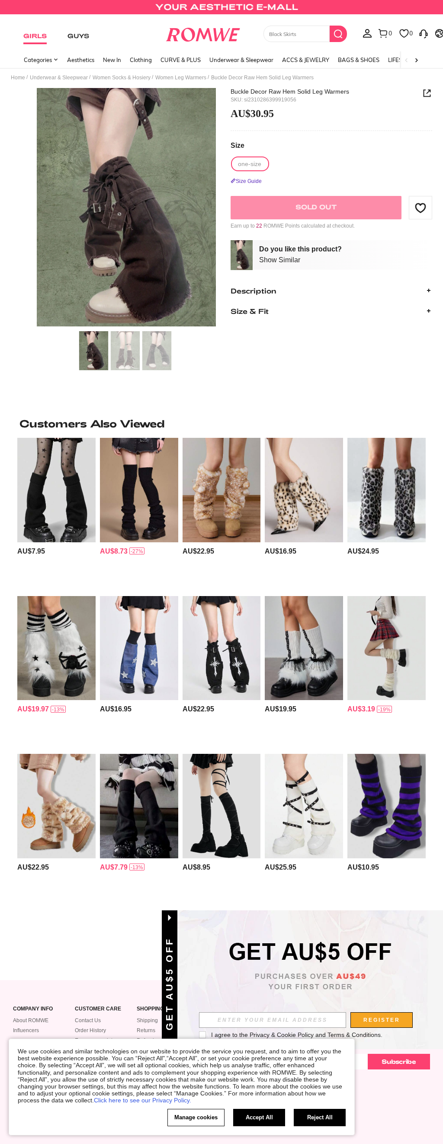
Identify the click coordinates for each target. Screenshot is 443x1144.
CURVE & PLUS (181, 59)
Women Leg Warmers (180, 78)
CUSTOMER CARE (98, 1009)
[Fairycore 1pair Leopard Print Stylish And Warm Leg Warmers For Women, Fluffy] (56, 806)
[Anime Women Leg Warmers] (56, 648)
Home (18, 78)
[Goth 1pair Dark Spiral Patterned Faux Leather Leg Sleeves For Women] (139, 648)
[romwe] (202, 33)
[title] (221, 423)
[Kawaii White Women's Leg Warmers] (386, 648)
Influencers (26, 1030)
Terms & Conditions (354, 1034)
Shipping (147, 1020)
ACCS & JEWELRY (305, 59)
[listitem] (56, 513)
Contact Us (88, 1020)
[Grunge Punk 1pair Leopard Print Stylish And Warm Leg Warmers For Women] (304, 490)
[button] (420, 207)
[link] (221, 10)
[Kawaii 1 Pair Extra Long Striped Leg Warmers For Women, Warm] (386, 806)
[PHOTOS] (126, 207)
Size (237, 145)
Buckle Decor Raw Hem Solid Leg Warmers (290, 91)
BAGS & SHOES (358, 59)
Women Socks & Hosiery (122, 78)
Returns (146, 1030)
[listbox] (367, 33)
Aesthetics (80, 59)
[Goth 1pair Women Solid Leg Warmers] (139, 806)
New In (112, 59)
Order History (90, 1030)
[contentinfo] (31, 551)
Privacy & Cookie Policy (282, 1034)
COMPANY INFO (33, 1009)
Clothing (141, 59)
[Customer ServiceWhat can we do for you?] (423, 33)
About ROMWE (30, 1020)
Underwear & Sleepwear (241, 59)
